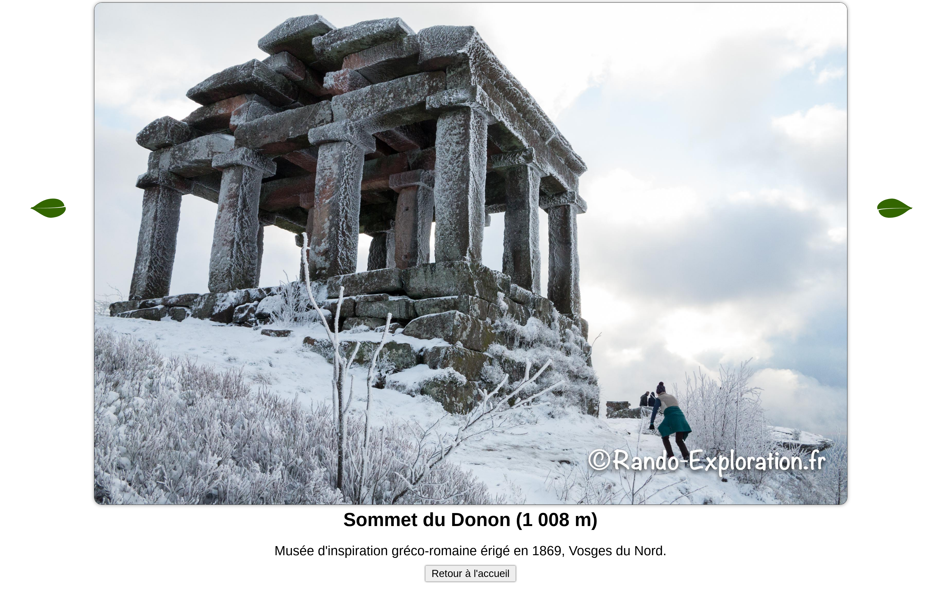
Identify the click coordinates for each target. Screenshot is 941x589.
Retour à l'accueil (470, 573)
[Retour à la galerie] (470, 254)
